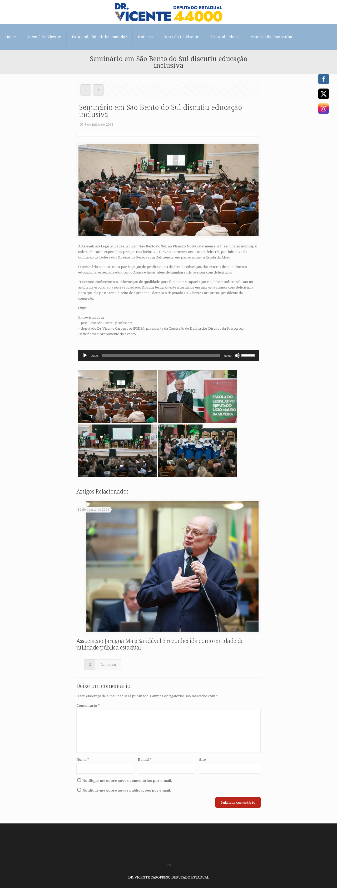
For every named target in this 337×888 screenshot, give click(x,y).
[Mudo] (237, 355)
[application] (168, 355)
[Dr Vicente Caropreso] (168, 12)
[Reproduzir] (85, 355)
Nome (82, 759)
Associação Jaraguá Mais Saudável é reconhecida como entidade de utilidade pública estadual (160, 644)
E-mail (144, 759)
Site (202, 759)
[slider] (248, 355)
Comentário (88, 705)
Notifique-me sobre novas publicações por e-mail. (126, 790)
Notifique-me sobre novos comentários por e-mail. (127, 780)
